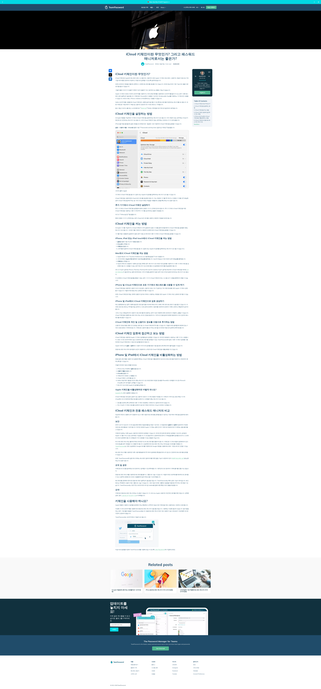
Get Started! (160, 648)
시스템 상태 (155, 667)
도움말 (153, 674)
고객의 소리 (134, 674)
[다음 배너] (314, 2)
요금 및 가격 (144, 7)
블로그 (153, 664)
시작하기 (114, 629)
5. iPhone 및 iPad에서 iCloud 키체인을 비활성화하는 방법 (201, 117)
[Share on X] (110, 75)
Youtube (174, 674)
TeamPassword (120, 446)
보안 (157, 7)
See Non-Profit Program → (161, 2)
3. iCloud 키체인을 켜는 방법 (201, 110)
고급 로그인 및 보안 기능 (129, 495)
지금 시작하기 (211, 7)
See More (196, 124)
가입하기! (202, 92)
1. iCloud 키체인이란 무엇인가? (202, 104)
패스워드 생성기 (135, 671)
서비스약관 (196, 667)
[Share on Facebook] (110, 70)
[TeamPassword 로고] (114, 7)
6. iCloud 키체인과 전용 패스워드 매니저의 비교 (202, 121)
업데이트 (144, 108)
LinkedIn (174, 664)
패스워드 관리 (176, 64)
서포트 (153, 671)
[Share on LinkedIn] (110, 79)
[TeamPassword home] (118, 662)
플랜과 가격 (134, 667)
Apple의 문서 (119, 393)
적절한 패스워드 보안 (178, 458)
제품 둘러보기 (134, 664)
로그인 (203, 7)
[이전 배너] (2, 2)
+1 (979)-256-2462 (189, 7)
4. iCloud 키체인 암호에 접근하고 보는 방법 (202, 113)
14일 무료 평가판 (160, 549)
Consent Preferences (199, 674)
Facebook (175, 671)
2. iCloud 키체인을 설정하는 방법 (202, 107)
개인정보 (195, 671)
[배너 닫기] (318, 2)
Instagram (175, 667)
